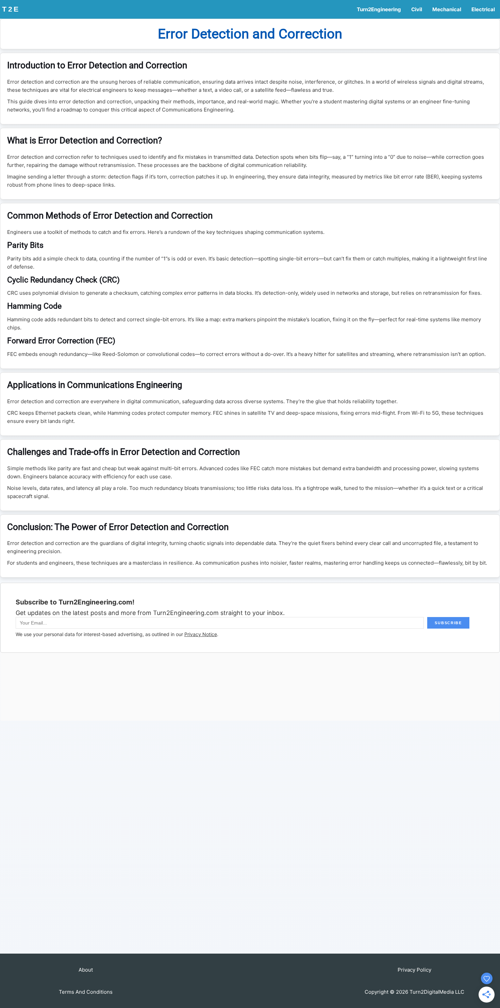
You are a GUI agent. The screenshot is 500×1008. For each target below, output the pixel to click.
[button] (85, 970)
